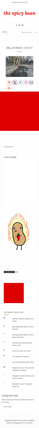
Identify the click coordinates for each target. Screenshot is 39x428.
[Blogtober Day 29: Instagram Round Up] (6, 383)
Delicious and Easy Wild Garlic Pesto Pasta (22, 344)
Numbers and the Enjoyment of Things (23, 320)
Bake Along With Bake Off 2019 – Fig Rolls (23, 328)
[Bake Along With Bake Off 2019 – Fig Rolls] (6, 326)
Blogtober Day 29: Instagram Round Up (22, 385)
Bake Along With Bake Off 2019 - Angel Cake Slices (23, 336)
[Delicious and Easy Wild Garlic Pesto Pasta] (6, 342)
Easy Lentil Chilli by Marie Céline (23, 362)
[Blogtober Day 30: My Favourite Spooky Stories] (6, 375)
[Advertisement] (19, 111)
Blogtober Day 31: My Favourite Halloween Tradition (23, 369)
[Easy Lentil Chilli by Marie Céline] (6, 361)
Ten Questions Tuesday (20, 356)
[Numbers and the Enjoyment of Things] (6, 318)
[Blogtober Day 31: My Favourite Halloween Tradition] (6, 367)
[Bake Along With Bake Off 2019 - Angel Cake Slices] (6, 334)
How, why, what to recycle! (21, 351)
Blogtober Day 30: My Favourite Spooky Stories (23, 377)
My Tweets (8, 407)
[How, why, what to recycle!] (6, 350)
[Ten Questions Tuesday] (6, 355)
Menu (5, 32)
